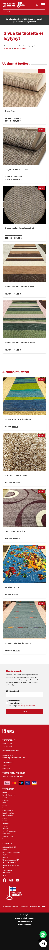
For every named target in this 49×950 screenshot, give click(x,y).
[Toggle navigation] (43, 5)
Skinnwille (5, 823)
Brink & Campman (8, 795)
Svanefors (5, 826)
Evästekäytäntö (24, 925)
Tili (3, 868)
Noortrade (5, 821)
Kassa (4, 850)
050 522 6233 (7, 746)
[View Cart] (37, 4)
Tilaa (24, 711)
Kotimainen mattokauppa (11, 852)
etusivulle (7, 48)
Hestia (4, 808)
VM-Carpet (6, 834)
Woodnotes (6, 839)
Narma (4, 818)
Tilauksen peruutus (9, 862)
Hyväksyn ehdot (13, 701)
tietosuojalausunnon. (26, 705)
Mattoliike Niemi (7, 816)
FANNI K (5, 803)
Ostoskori (5, 857)
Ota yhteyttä (24, 915)
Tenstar (5, 829)
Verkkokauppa (7, 870)
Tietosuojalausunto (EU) (10, 860)
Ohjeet (4, 855)
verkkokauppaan (19, 48)
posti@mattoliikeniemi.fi (10, 751)
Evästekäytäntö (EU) (9, 847)
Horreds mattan (8, 811)
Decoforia (5, 800)
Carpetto (5, 798)
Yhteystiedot (6, 873)
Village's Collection (9, 831)
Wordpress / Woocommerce (33, 907)
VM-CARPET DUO (8, 836)
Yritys (4, 875)
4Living (4, 792)
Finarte (4, 805)
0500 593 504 (7, 744)
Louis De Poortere (8, 813)
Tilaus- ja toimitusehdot (10, 865)
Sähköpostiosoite (13, 691)
